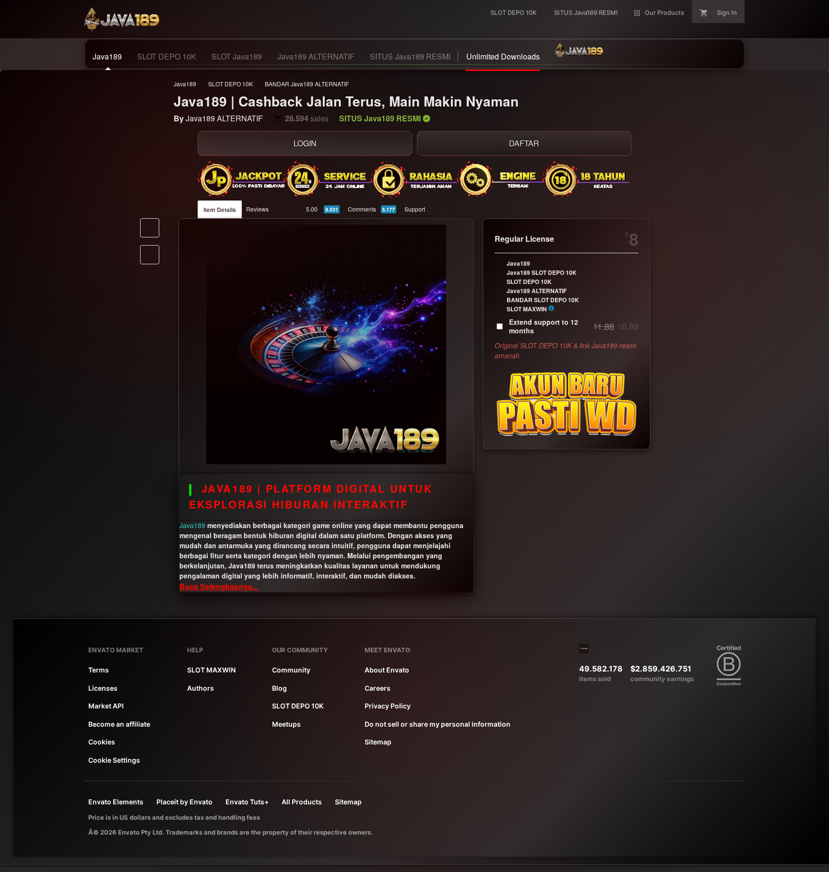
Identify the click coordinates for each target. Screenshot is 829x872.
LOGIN (305, 143)
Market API (106, 706)
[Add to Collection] (149, 254)
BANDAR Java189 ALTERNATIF (307, 84)
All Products (302, 802)
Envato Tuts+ (247, 802)
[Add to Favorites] (149, 227)
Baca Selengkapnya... (218, 586)
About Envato (387, 670)
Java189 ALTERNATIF (224, 118)
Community (291, 670)
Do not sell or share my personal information (437, 724)
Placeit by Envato (184, 802)
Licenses (103, 688)
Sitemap (378, 742)
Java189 (185, 84)
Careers (378, 688)
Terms (98, 670)
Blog (279, 688)
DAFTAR (524, 143)
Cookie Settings (114, 760)
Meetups (286, 724)
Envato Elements (115, 802)
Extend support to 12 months (574, 326)
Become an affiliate (119, 724)
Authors (200, 688)
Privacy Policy (388, 706)
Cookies (101, 742)
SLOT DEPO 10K (230, 84)
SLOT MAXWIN (211, 670)
